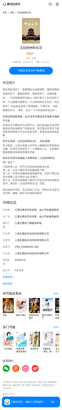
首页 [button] (5, 12)
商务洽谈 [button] (42, 382)
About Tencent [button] (20, 382)
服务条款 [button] (32, 382)
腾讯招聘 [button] (52, 382)
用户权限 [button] (26, 385)
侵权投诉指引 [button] (48, 385)
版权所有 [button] (17, 385)
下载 (52, 402)
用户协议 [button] (7, 388)
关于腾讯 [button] (7, 382)
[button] (11, 4)
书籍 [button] (12, 12)
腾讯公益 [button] (7, 385)
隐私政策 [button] (8, 283)
